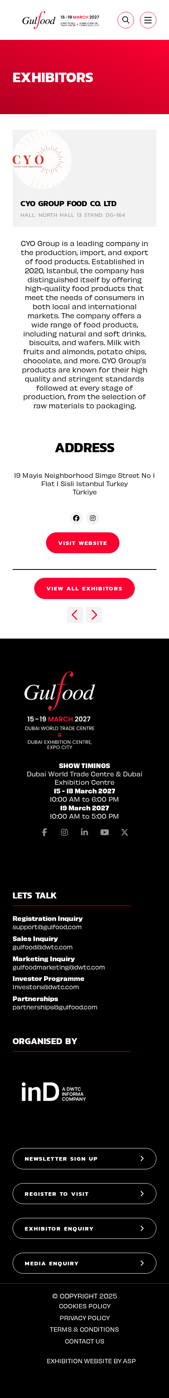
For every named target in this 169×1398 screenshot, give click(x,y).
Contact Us (85, 1341)
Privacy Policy (85, 1317)
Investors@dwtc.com (46, 986)
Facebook (44, 832)
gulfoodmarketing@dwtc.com (59, 967)
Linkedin (84, 832)
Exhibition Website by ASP (91, 1360)
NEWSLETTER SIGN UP (61, 1158)
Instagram (64, 832)
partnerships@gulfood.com (55, 1007)
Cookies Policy (84, 1306)
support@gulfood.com (47, 926)
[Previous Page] (75, 615)
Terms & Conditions (84, 1329)
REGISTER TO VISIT (57, 1193)
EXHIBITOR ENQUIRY (59, 1228)
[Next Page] (94, 615)
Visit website (82, 542)
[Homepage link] (61, 20)
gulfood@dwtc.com (43, 947)
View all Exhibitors (84, 588)
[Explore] (148, 20)
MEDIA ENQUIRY (52, 1263)
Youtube (105, 832)
